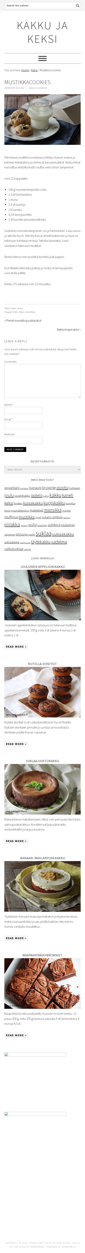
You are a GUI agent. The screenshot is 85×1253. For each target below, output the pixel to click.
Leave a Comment (38, 88)
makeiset (37, 510)
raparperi (9, 534)
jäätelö (36, 495)
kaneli (67, 495)
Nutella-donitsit (42, 664)
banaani (35, 487)
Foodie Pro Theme (40, 1242)
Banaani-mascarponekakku (42, 858)
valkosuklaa (13, 548)
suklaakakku (63, 534)
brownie (49, 487)
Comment (10, 361)
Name (9, 404)
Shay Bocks (63, 1242)
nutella (47, 517)
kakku (55, 495)
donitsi (62, 487)
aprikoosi (24, 488)
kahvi (46, 495)
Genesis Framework (31, 1246)
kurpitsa (70, 503)
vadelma (59, 542)
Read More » (16, 646)
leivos (7, 510)
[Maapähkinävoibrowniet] (42, 1008)
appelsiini (12, 487)
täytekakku (41, 542)
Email (8, 419)
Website (9, 434)
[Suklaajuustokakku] (42, 813)
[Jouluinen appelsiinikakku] (42, 619)
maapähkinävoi (20, 510)
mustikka (30, 312)
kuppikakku (54, 503)
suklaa (44, 533)
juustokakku (22, 496)
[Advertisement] (42, 1200)
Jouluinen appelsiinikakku (42, 567)
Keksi (20, 308)
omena (57, 517)
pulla (32, 524)
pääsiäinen (68, 525)
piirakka (12, 524)
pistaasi (24, 525)
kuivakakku (33, 503)
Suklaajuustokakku (42, 761)
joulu (9, 495)
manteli (66, 510)
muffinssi (11, 517)
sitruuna (22, 534)
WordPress (69, 1246)
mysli (38, 517)
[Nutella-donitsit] (42, 716)
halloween (74, 488)
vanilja (27, 549)
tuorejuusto (25, 542)
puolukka (42, 525)
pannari (66, 517)
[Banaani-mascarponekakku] (42, 911)
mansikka (53, 510)
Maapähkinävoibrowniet (42, 955)
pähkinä (54, 524)
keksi (21, 312)
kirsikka (18, 503)
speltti (31, 534)
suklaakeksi (11, 542)
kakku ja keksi (42, 32)
